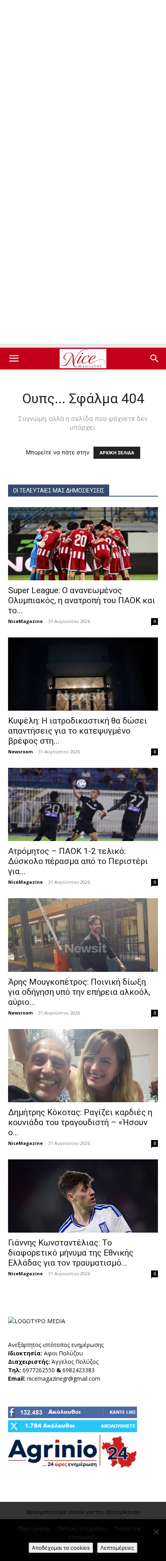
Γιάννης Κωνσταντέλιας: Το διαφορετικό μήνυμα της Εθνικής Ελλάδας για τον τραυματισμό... (70, 1253)
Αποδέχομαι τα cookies (61, 1548)
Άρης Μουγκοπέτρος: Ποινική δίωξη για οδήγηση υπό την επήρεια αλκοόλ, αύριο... (79, 992)
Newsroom (20, 752)
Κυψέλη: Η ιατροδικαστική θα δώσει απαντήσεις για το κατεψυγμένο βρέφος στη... (77, 731)
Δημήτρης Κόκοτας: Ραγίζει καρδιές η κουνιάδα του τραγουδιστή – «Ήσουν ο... (80, 1122)
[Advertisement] (83, 87)
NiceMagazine (25, 621)
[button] (14, 358)
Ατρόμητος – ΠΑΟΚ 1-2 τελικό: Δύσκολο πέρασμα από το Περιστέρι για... (78, 861)
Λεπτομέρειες (117, 1548)
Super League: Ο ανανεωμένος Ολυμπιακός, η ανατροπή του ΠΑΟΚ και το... (81, 600)
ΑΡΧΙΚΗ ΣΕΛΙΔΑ (117, 453)
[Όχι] (156, 1532)
